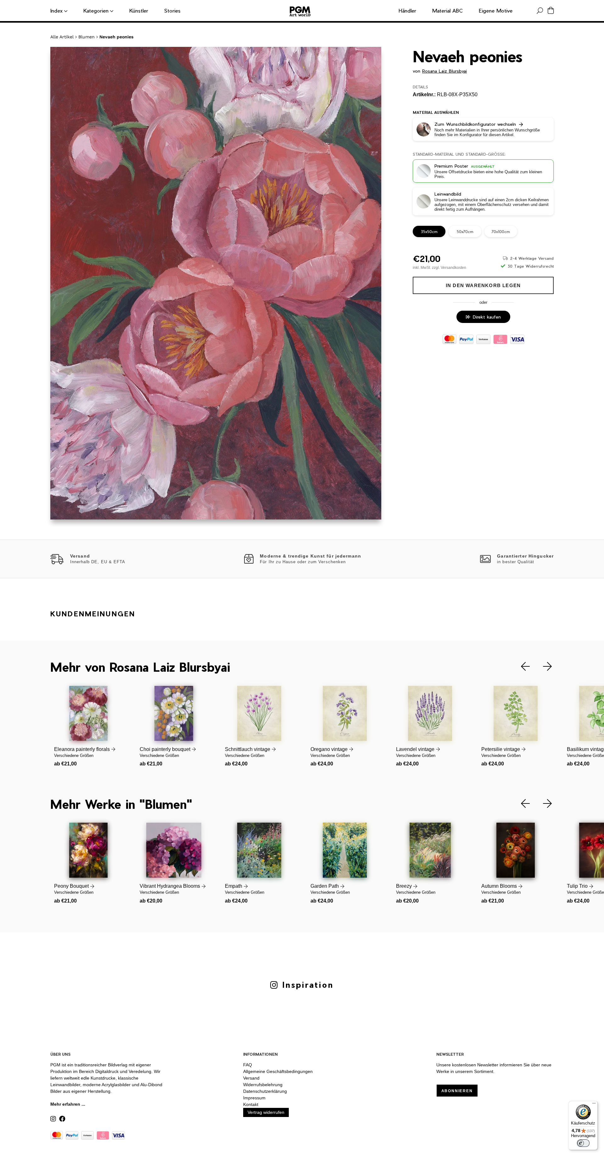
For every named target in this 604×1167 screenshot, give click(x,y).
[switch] (583, 1143)
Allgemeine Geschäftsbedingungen (278, 1071)
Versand (251, 1078)
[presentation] (521, 666)
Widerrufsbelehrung (262, 1084)
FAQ (247, 1064)
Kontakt (250, 1104)
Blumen (86, 36)
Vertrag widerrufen (266, 1112)
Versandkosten (453, 267)
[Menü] (594, 1105)
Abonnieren (457, 1091)
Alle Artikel (62, 36)
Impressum (254, 1097)
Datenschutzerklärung (265, 1091)
